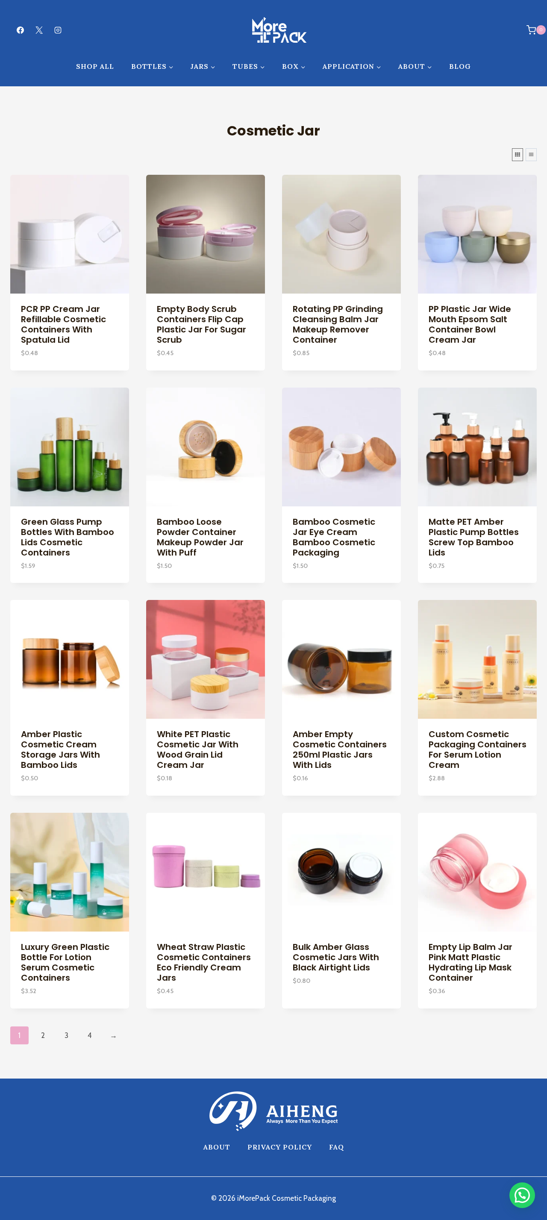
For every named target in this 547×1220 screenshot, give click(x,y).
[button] (522, 1195)
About (216, 1147)
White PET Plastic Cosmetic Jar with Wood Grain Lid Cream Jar (197, 749)
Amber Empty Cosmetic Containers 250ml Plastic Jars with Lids (340, 749)
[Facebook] (20, 30)
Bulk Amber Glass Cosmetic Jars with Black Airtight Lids (336, 957)
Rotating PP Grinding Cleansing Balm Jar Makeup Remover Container (338, 324)
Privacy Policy (279, 1147)
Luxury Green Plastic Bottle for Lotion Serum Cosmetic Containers (65, 962)
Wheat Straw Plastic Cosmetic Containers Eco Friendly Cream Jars (204, 962)
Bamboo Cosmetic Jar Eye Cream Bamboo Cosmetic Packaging (334, 537)
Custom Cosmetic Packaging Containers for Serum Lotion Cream (477, 749)
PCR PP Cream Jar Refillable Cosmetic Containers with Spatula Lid (63, 324)
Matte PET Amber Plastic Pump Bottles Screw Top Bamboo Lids (474, 537)
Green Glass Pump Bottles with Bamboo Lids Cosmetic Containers (67, 537)
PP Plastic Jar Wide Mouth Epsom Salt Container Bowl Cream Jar (470, 324)
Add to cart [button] (314, 1005)
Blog (460, 66)
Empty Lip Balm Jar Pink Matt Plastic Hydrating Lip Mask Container (470, 962)
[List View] (531, 154)
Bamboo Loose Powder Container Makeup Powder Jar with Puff (200, 537)
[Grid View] (517, 154)
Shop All (95, 66)
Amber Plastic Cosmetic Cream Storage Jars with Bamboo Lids (60, 749)
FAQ (336, 1147)
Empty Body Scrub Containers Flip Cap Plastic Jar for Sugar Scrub (201, 324)
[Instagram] (57, 30)
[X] (39, 30)
